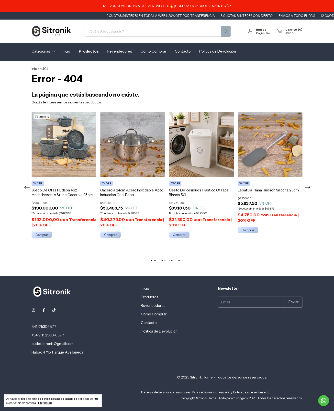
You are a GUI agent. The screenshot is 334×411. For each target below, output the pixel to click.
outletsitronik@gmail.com (53, 343)
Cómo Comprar (153, 51)
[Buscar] (226, 31)
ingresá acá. (221, 392)
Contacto (183, 51)
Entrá (260, 29)
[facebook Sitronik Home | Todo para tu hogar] (43, 310)
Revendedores (119, 51)
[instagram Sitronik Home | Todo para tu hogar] (33, 310)
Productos (89, 51)
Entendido (45, 403)
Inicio (66, 51)
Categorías (41, 51)
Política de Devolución (217, 51)
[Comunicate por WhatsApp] (323, 400)
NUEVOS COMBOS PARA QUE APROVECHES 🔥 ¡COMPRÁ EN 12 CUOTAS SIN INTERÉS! (167, 6)
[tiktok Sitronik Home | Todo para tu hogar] (54, 310)
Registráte (263, 33)
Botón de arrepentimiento (251, 392)
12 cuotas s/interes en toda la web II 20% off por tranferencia (145, 16)
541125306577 (44, 326)
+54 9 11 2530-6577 (48, 335)
